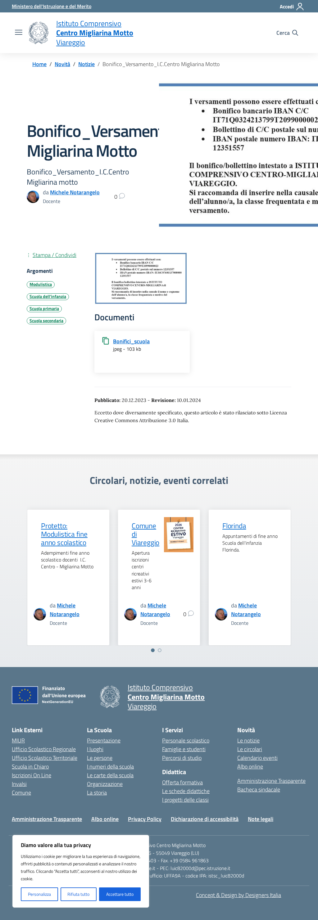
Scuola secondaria (46, 321)
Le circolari (249, 749)
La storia (97, 792)
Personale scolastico (185, 740)
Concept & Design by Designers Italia (238, 895)
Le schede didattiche (186, 791)
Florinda (234, 526)
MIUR (18, 740)
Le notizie (248, 740)
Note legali (260, 819)
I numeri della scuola (110, 766)
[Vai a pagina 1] (153, 650)
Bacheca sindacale (258, 789)
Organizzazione (105, 784)
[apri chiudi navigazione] (18, 33)
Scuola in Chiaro (30, 766)
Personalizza (39, 894)
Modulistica (41, 284)
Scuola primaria (44, 308)
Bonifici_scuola (131, 341)
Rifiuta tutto (78, 894)
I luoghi (95, 749)
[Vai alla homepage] (38, 33)
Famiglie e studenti (184, 749)
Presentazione (103, 740)
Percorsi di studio (182, 758)
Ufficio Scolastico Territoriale (44, 758)
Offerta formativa (182, 782)
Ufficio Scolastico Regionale (44, 749)
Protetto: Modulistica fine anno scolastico (64, 534)
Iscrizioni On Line (31, 775)
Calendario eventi (257, 758)
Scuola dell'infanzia (48, 296)
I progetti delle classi (185, 800)
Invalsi (19, 784)
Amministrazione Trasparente (271, 781)
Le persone (99, 758)
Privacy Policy (144, 819)
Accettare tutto (120, 894)
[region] (80, 871)
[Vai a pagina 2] (159, 650)
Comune (21, 792)
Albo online (250, 766)
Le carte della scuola (110, 775)
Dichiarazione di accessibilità (204, 819)
